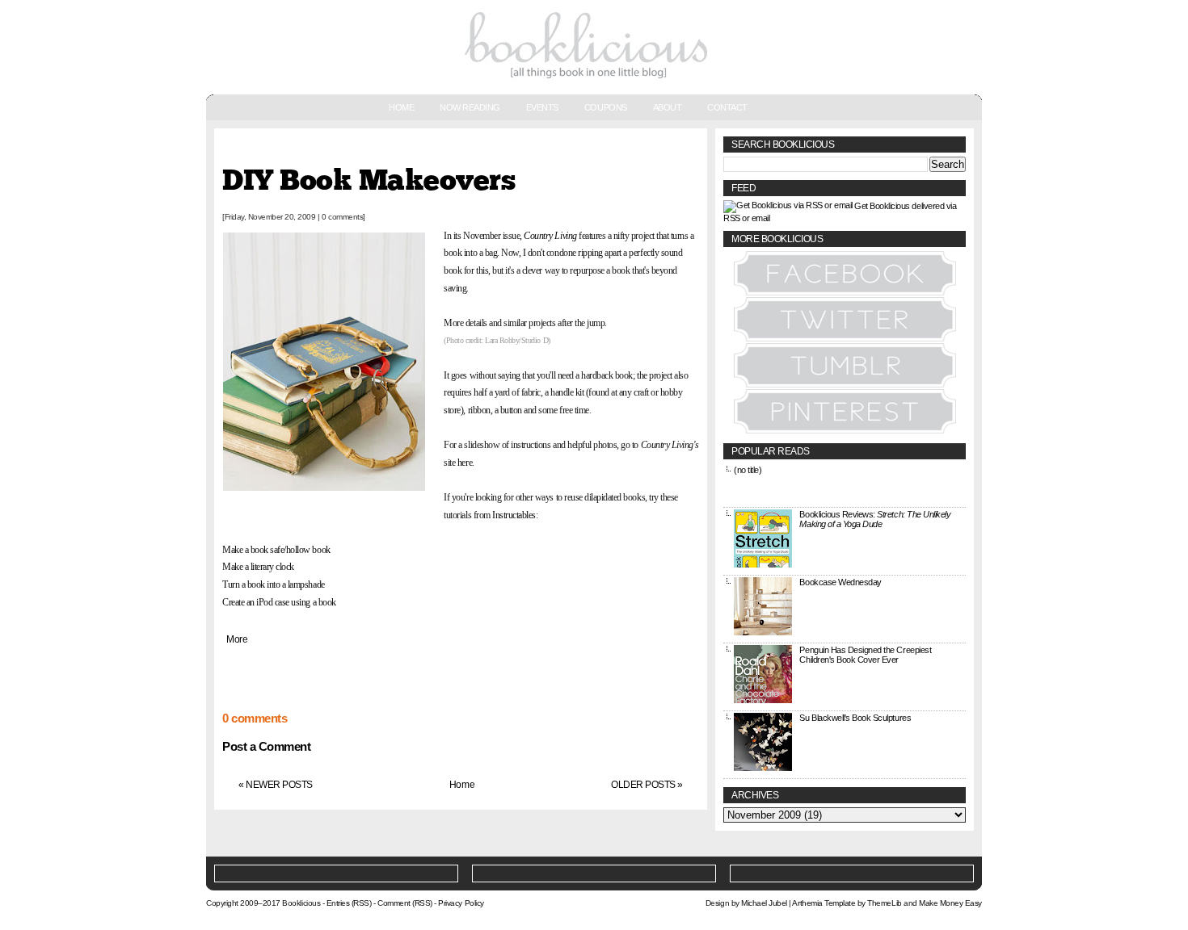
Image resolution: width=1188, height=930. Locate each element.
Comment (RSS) (404, 903)
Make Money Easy (950, 903)
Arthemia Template (823, 903)
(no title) (747, 470)
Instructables (514, 515)
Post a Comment (266, 746)
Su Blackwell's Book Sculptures (855, 718)
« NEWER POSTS (275, 784)
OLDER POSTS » (647, 784)
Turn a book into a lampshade (273, 584)
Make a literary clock (259, 566)
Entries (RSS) (349, 903)
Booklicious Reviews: (874, 519)
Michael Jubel (764, 903)
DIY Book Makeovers (368, 181)
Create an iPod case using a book (279, 602)
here (464, 462)
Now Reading (470, 107)
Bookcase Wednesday (840, 582)
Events (542, 107)
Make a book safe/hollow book (276, 549)
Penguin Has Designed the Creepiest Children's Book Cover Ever (865, 654)
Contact (727, 107)
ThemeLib (884, 903)
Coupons (605, 107)
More (236, 639)
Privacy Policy (460, 903)
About (667, 107)
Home (401, 107)
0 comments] (343, 216)
